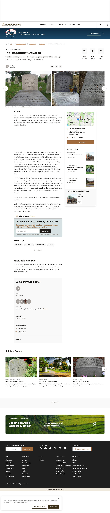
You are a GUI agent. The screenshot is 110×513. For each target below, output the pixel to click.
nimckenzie (19, 295)
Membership (60, 460)
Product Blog (60, 468)
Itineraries (25, 465)
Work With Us (60, 474)
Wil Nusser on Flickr (26, 106)
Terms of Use (55, 234)
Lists (23, 468)
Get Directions (80, 142)
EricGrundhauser (30, 309)
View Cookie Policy (22, 502)
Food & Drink (26, 463)
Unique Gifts (60, 471)
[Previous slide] (5, 88)
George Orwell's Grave (14, 381)
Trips (41, 456)
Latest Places (10, 463)
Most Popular (10, 465)
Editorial (25, 456)
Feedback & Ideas (62, 463)
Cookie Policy (76, 474)
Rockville (80, 196)
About (74, 460)
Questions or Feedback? (55, 489)
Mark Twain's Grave (81, 381)
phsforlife (39, 309)
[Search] (107, 24)
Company (76, 456)
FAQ (73, 463)
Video (24, 471)
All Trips (41, 460)
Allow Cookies (53, 506)
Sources (18, 339)
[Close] (59, 498)
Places (8, 456)
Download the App (83, 449)
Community (60, 456)
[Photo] (90, 156)
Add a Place (10, 476)
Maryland (17, 186)
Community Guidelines (63, 465)
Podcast (25, 474)
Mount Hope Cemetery (48, 381)
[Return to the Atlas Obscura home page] (12, 24)
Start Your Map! (94, 33)
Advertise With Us (78, 465)
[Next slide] (104, 88)
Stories (24, 460)
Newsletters (26, 476)
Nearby (8, 474)
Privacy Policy (47, 234)
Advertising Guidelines (79, 468)
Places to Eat (10, 468)
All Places (9, 460)
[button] (84, 51)
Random (8, 471)
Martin (18, 309)
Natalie (12, 67)
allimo (22, 309)
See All (45, 309)
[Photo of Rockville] (72, 199)
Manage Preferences (39, 506)
